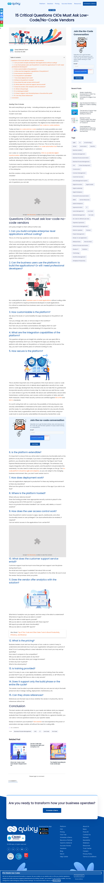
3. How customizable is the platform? (25, 69)
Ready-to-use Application (80, 238)
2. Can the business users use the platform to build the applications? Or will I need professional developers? (38, 66)
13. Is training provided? (21, 91)
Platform (42, 4)
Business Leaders (77, 150)
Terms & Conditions (89, 857)
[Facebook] (1, 16)
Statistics (84, 249)
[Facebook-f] (9, 849)
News (85, 829)
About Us (86, 826)
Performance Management (80, 226)
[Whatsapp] (1, 25)
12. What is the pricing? (21, 89)
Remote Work (88, 241)
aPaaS (74, 146)
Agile (74, 142)
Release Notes (76, 241)
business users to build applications (39, 300)
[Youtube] (22, 849)
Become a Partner (66, 840)
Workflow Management (79, 257)
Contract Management (79, 173)
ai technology (88, 142)
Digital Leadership (77, 188)
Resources (77, 4)
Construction (76, 169)
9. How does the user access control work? (27, 82)
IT (40, 731)
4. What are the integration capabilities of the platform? (31, 71)
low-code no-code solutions (50, 125)
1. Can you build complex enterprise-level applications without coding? (35, 63)
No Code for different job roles (81, 219)
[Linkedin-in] (13, 849)
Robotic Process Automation (80, 245)
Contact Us (87, 835)
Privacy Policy (87, 854)
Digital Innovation (77, 184)
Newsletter (86, 840)
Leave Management (78, 211)
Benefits (93, 146)
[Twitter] (1, 13)
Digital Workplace (77, 192)
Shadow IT (75, 249)
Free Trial (63, 835)
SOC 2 (11, 400)
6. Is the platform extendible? (23, 76)
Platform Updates (77, 230)
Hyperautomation (77, 207)
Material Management (79, 215)
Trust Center (87, 848)
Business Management (79, 154)
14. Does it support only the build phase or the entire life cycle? (33, 93)
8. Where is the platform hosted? (24, 80)
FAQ (61, 829)
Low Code (46, 731)
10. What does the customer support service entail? (30, 84)
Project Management (78, 234)
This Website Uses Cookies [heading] (11, 873)
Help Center (64, 857)
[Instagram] (1, 19)
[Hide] (0, 28)
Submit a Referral (66, 843)
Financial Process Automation (81, 196)
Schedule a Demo (90, 4)
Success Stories (67, 4)
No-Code (52, 10)
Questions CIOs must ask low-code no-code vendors (27, 60)
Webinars (86, 843)
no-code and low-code (28, 129)
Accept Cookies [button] (79, 876)
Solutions (50, 4)
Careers (85, 851)
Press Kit (86, 832)
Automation (83, 146)
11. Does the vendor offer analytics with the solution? (30, 87)
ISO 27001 (58, 398)
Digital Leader (89, 184)
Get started (37, 722)
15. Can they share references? (23, 95)
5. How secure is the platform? (23, 73)
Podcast (88, 230)
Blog (61, 851)
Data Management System (80, 180)
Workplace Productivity (79, 260)
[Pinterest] (1, 22)
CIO (35, 731)
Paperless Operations (78, 222)
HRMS (74, 199)
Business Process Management (22, 731)
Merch (62, 854)
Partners (86, 837)
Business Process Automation (81, 158)
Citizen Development (84, 165)
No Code (54, 731)
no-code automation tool (48, 146)
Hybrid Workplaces (78, 203)
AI (79, 142)
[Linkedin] (1, 10)
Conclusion (15, 98)
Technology (76, 253)
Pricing (57, 4)
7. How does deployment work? (23, 78)
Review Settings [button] (79, 879)
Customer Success (78, 177)
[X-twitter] (26, 849)
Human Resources (84, 199)
